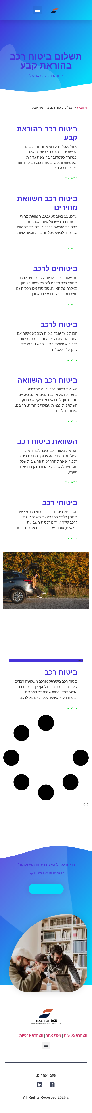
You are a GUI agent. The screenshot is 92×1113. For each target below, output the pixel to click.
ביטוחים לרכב (55, 268)
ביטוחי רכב (59, 503)
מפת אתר (53, 1035)
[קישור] (52, 1084)
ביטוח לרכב (58, 324)
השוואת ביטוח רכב (47, 441)
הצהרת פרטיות (31, 1035)
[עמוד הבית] (54, 10)
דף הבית (83, 107)
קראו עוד (71, 178)
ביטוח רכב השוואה (47, 380)
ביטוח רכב (60, 672)
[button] (37, 10)
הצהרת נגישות (75, 1035)
